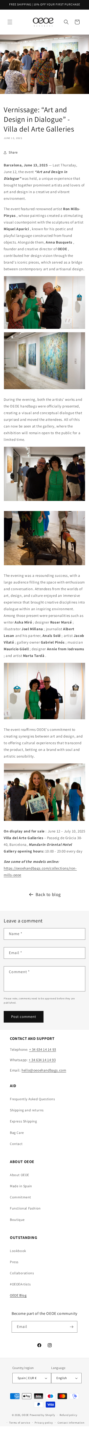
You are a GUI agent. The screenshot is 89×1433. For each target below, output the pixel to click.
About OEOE (19, 1175)
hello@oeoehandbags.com (44, 1070)
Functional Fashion (25, 1208)
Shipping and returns (27, 1110)
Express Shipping (23, 1121)
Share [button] (13, 152)
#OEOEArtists (20, 1284)
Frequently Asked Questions (32, 1099)
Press (14, 1262)
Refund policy (68, 1415)
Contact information (71, 1422)
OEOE (25, 1415)
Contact (16, 1144)
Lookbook (18, 1251)
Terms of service (19, 1422)
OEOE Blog (18, 1295)
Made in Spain (21, 1186)
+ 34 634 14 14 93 (42, 1049)
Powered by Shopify (42, 1415)
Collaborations (22, 1273)
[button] (9, 22)
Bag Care (17, 1132)
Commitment (20, 1197)
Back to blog (48, 894)
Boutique (17, 1219)
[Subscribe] (71, 1327)
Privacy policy (44, 1422)
